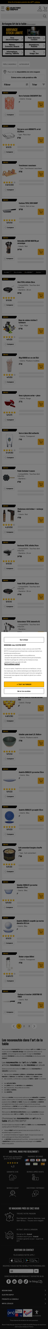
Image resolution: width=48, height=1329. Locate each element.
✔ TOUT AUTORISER (24, 684)
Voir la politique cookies (12, 664)
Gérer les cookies (24, 691)
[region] (24, 664)
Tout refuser (24, 640)
